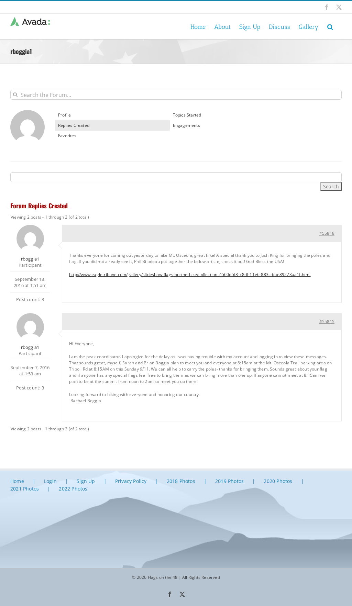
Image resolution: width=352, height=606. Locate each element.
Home (17, 481)
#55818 (326, 233)
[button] (330, 26)
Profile (64, 115)
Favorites (67, 136)
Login (50, 481)
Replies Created (73, 125)
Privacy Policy (131, 481)
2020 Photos (278, 481)
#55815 (326, 321)
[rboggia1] (27, 113)
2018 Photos (181, 481)
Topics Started (187, 115)
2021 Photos (24, 488)
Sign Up (86, 481)
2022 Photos (73, 488)
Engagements (186, 125)
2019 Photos (229, 481)
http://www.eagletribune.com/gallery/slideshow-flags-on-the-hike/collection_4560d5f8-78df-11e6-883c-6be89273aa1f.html (190, 274)
